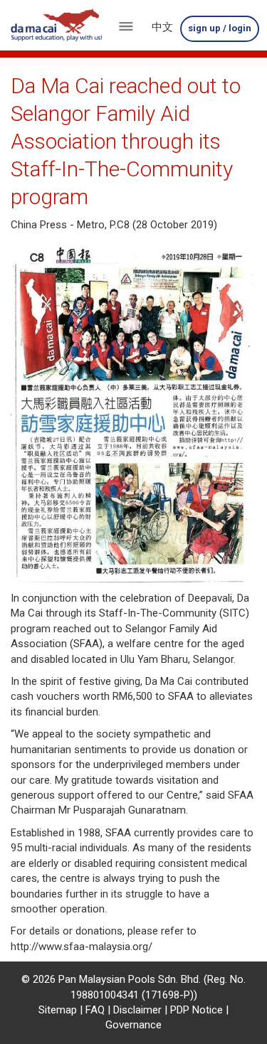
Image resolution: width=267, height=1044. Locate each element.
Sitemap (57, 1009)
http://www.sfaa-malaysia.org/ (81, 946)
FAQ (95, 1009)
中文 (162, 27)
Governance (133, 1024)
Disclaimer (137, 1009)
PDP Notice (196, 1009)
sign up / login (219, 28)
